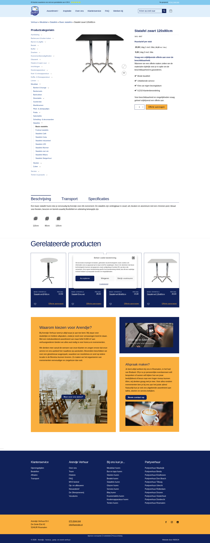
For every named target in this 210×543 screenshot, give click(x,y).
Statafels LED (40, 144)
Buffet (33, 49)
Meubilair (44, 22)
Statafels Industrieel (43, 141)
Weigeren (105, 278)
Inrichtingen (35, 66)
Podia (35, 112)
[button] (133, 258)
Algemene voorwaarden (95, 536)
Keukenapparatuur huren (117, 499)
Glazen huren (112, 485)
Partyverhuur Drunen (154, 492)
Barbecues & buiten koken (41, 38)
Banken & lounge (39, 88)
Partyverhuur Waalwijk (154, 468)
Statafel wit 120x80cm (156, 294)
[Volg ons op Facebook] (166, 522)
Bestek (33, 45)
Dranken (34, 52)
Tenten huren (112, 503)
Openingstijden (37, 468)
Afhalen (34, 475)
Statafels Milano (41, 155)
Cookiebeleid (103, 284)
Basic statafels (65, 22)
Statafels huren (113, 482)
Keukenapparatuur (38, 70)
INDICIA (176, 540)
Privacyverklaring (117, 536)
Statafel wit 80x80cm (117, 294)
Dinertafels (37, 98)
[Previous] (31, 281)
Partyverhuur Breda (153, 471)
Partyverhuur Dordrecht (155, 499)
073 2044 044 (75, 521)
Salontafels (37, 116)
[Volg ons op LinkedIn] (177, 522)
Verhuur (34, 22)
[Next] (179, 281)
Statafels (53, 22)
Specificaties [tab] (98, 199)
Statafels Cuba (41, 137)
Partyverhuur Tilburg (153, 482)
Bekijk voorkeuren (125, 278)
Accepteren (85, 278)
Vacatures (73, 496)
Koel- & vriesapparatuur (40, 73)
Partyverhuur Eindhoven (155, 475)
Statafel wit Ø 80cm (41, 294)
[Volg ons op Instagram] (171, 522)
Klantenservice (94, 11)
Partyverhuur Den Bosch (155, 479)
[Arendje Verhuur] (37, 11)
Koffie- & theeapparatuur (40, 77)
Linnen (33, 81)
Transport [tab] (69, 199)
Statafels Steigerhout (43, 158)
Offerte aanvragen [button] (55, 303)
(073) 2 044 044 (174, 2)
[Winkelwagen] (170, 11)
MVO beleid (74, 482)
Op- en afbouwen (76, 485)
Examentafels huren (115, 496)
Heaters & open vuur (39, 63)
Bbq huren (111, 492)
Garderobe (37, 102)
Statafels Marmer (42, 148)
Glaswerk (34, 59)
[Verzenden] (164, 11)
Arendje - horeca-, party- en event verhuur (54, 540)
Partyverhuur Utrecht (154, 485)
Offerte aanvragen (156, 107)
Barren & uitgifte (37, 42)
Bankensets (37, 91)
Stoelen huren (113, 475)
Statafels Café (40, 134)
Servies (34, 171)
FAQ (107, 11)
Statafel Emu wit (77, 294)
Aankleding (35, 35)
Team (71, 471)
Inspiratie (67, 11)
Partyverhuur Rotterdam (155, 489)
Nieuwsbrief (74, 489)
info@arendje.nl (76, 525)
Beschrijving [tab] (41, 199)
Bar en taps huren (114, 471)
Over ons (79, 11)
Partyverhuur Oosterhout (155, 496)
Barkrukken (37, 95)
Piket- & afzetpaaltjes (41, 109)
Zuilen (35, 166)
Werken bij (118, 11)
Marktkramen (38, 105)
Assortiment (52, 11)
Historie (72, 475)
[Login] (176, 11)
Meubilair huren (113, 468)
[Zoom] (124, 66)
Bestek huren (112, 479)
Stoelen (36, 163)
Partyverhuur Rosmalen (155, 503)
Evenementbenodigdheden (41, 56)
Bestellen (35, 471)
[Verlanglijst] (124, 73)
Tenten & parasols (38, 175)
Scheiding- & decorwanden (43, 119)
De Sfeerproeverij (76, 492)
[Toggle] (41, 34)
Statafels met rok (41, 151)
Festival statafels (41, 130)
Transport (35, 479)
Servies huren (113, 489)
